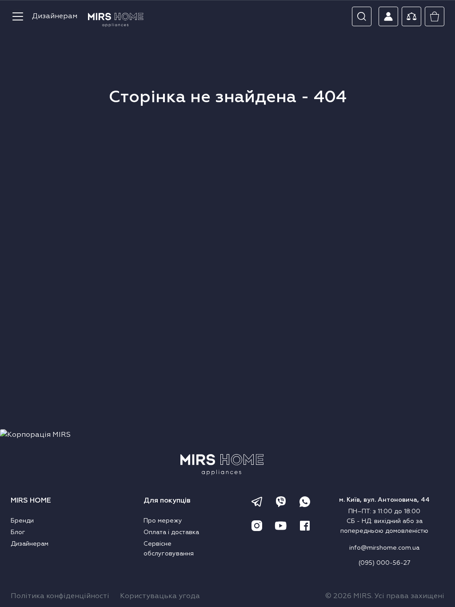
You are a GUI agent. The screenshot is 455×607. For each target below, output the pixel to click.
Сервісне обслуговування (169, 549)
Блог (18, 532)
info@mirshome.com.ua (384, 548)
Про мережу (163, 521)
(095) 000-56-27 (385, 563)
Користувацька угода (160, 596)
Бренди (22, 521)
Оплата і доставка (171, 532)
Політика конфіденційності (60, 596)
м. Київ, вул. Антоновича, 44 (384, 500)
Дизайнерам (54, 16)
